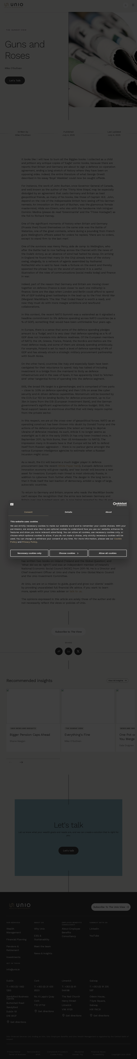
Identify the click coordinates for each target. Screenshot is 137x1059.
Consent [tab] (28, 512)
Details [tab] (68, 512)
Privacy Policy (29, 542)
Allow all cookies (107, 553)
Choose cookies (67, 553)
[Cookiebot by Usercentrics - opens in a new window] (115, 504)
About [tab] (109, 512)
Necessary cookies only (29, 553)
